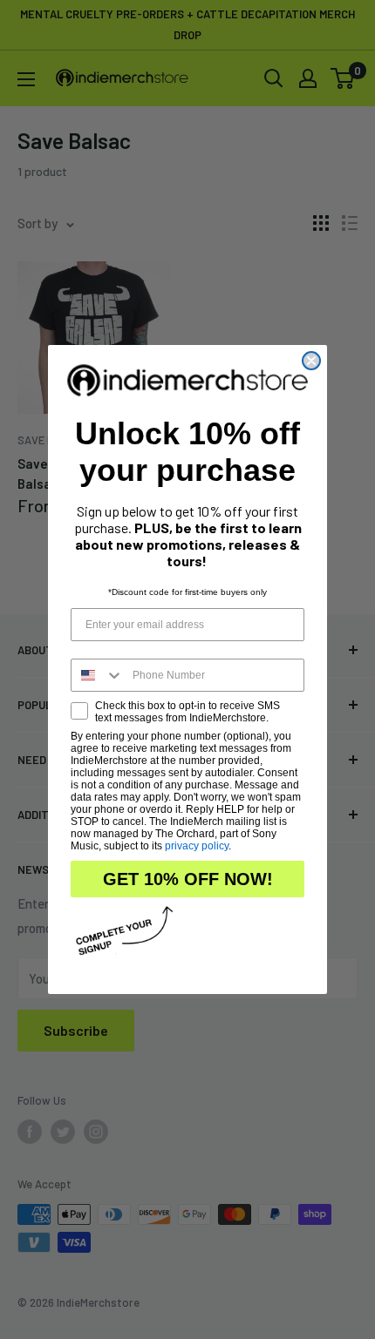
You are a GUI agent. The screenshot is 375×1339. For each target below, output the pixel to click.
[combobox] (98, 675)
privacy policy (196, 846)
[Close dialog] (311, 360)
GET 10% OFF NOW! (188, 879)
